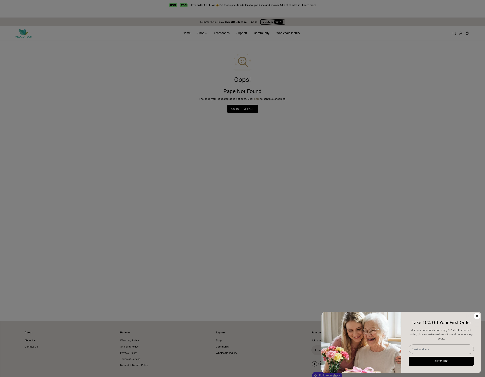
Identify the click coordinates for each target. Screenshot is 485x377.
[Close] (477, 316)
